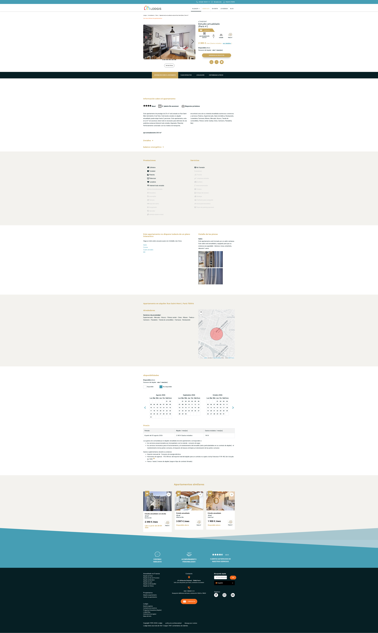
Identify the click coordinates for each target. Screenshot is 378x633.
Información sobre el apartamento (165, 75)
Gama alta (205, 8)
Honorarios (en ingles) (149, 614)
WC (144, 252)
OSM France (231, 358)
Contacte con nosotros (150, 608)
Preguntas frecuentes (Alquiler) (152, 610)
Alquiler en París (148, 576)
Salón (145, 245)
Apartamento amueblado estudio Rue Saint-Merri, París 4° (174, 15)
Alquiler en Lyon (147, 582)
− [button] (201, 315)
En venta (215, 8)
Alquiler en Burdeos (149, 580)
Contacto (191, 601)
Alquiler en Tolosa (148, 586)
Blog (231, 8)
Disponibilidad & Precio (216, 75)
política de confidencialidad (173, 623)
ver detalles (227, 43)
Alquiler (195, 8)
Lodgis (145, 15)
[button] (164, 59)
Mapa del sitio (147, 616)
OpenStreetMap (217, 358)
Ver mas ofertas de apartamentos (152, 18)
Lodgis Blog (146, 612)
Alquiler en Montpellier (149, 584)
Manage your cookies (191, 623)
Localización (200, 75)
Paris (157, 15)
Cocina (145, 247)
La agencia (224, 8)
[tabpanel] (160, 406)
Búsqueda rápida (220, 574)
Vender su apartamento (150, 597)
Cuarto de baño (148, 250)
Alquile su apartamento (150, 595)
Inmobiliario (151, 15)
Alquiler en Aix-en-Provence (151, 578)
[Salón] (210, 259)
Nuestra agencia (148, 606)
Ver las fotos (169, 65)
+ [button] (201, 312)
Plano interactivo (186, 75)
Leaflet (205, 358)
